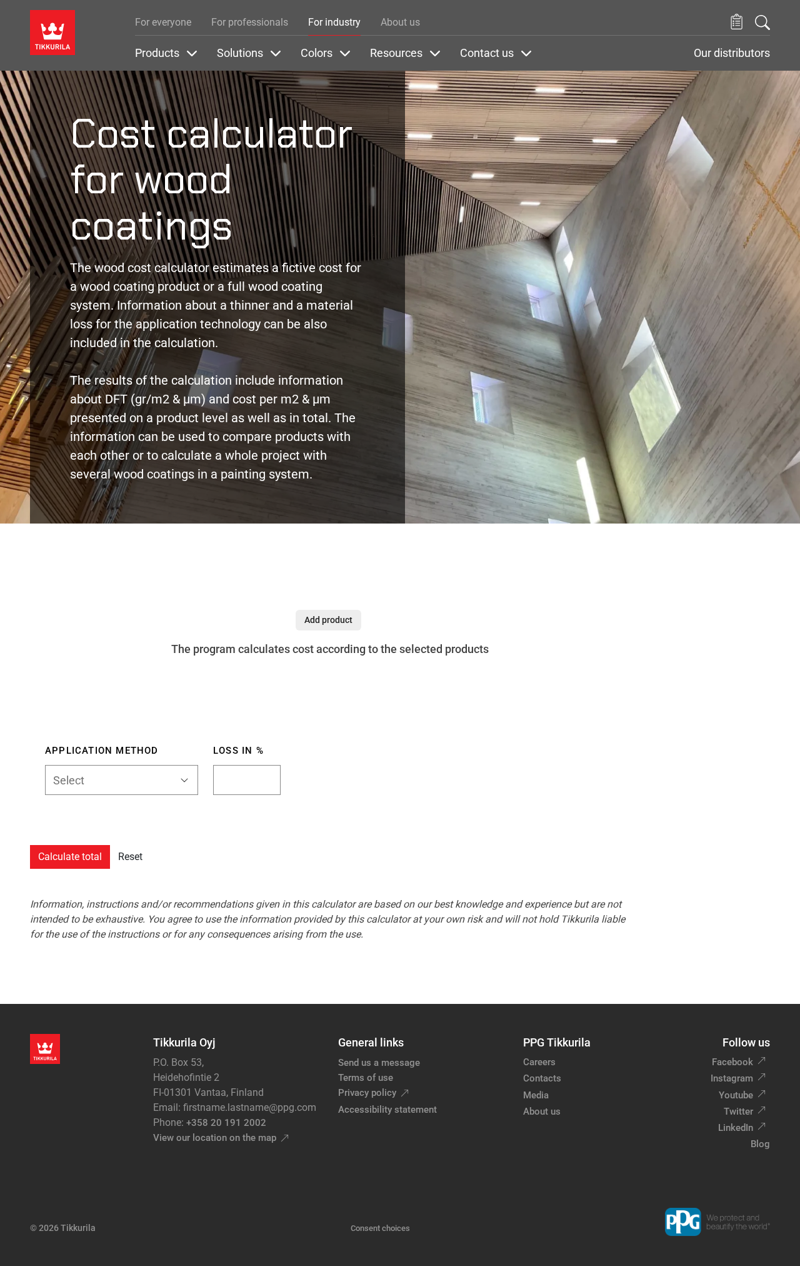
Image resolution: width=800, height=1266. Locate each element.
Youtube (736, 1095)
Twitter (738, 1111)
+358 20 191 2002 (226, 1122)
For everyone (163, 22)
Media (536, 1095)
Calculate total (70, 857)
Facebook (732, 1062)
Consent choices (380, 1228)
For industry (334, 22)
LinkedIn (735, 1127)
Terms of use (365, 1077)
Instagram (732, 1078)
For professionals (249, 22)
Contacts (542, 1078)
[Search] (762, 22)
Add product (328, 620)
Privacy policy (367, 1092)
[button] (736, 22)
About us (400, 22)
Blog (760, 1144)
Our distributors (732, 53)
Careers (539, 1062)
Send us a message (379, 1062)
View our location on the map (214, 1137)
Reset (130, 857)
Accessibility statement (387, 1109)
